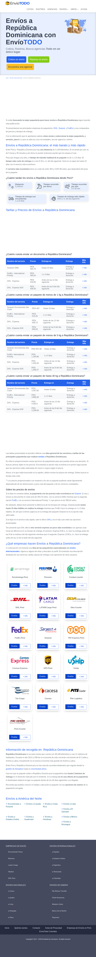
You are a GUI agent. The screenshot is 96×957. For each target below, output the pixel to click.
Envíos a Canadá (33, 804)
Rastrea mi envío (39, 59)
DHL (56, 128)
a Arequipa (12, 911)
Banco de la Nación (59, 911)
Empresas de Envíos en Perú (79, 928)
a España (55, 852)
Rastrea (40, 9)
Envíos (63, 9)
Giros (74, 9)
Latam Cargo (13, 865)
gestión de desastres (14, 769)
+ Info (25, 586)
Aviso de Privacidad (53, 928)
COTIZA (30, 9)
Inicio (7, 78)
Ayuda (84, 9)
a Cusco (11, 891)
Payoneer (55, 917)
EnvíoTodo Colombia (48, 931)
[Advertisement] (48, 98)
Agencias (52, 9)
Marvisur (11, 858)
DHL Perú (11, 878)
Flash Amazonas (58, 898)
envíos (41, 457)
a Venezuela (56, 872)
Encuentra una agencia (20, 67)
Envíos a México (70, 817)
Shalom (11, 872)
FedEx (70, 128)
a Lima (10, 904)
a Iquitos (11, 898)
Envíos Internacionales (16, 78)
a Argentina (56, 865)
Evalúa (14, 585)
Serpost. (77, 494)
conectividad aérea (38, 769)
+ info (84, 268)
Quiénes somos (20, 928)
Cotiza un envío (16, 59)
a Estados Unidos (58, 858)
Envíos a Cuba (69, 804)
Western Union (57, 904)
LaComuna (54, 939)
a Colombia (56, 878)
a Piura (10, 917)
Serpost (62, 128)
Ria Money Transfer (59, 891)
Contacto (36, 928)
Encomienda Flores (15, 852)
